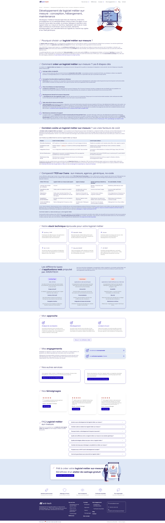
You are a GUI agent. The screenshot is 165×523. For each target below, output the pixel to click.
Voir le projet (47, 406)
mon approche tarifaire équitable (88, 217)
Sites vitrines (73, 508)
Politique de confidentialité (112, 521)
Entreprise (86, 504)
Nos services (84, 1)
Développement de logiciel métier (74, 505)
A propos (100, 1)
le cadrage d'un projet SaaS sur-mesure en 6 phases (83, 164)
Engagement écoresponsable (97, 505)
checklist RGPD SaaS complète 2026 (79, 108)
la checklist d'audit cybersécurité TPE (59, 108)
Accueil (40, 7)
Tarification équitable (98, 508)
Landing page (73, 513)
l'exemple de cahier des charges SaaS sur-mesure (54, 164)
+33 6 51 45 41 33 (113, 507)
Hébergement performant (73, 510)
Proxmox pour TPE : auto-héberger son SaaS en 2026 (110, 118)
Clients (86, 510)
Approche (86, 507)
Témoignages (87, 513)
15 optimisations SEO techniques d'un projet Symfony (67, 55)
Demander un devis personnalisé (65, 475)
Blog (119, 1)
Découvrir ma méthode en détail (82, 340)
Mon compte (86, 516)
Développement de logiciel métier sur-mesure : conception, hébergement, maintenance (67, 7)
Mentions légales (122, 521)
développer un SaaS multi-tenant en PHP (86, 209)
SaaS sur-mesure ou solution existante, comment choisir (108, 207)
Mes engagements (110, 1)
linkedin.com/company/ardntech (116, 511)
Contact (124, 1)
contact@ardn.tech (114, 503)
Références (93, 1)
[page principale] (44, 2)
